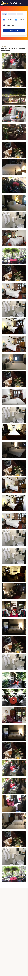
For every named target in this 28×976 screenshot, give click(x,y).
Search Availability (14, 30)
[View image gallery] (14, 61)
